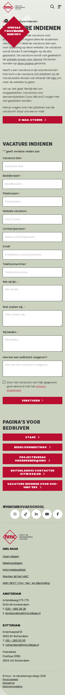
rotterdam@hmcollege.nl (22, 645)
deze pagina (26, 63)
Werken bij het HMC (15, 576)
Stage (30, 437)
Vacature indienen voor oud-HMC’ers (32, 485)
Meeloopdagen (12, 563)
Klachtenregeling (12, 686)
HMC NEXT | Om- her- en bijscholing (26, 583)
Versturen (31, 400)
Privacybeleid (10, 679)
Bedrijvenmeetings (30, 447)
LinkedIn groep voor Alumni (24, 59)
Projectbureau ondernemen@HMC (30, 458)
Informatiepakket (14, 570)
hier (54, 78)
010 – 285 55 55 (16, 640)
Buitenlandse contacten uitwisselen (32, 472)
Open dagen (11, 556)
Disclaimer (9, 683)
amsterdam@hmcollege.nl (22, 613)
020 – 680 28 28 (16, 609)
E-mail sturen (30, 120)
